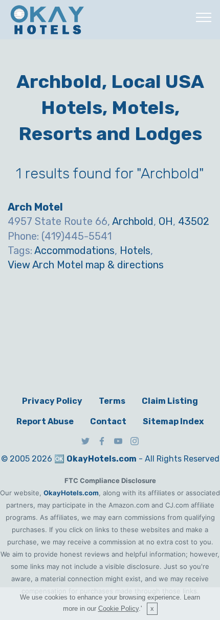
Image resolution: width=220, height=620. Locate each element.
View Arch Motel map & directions (86, 265)
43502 (193, 221)
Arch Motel (35, 207)
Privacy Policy (52, 401)
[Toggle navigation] (204, 16)
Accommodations (74, 250)
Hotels (135, 250)
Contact (108, 421)
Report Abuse (45, 421)
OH (166, 221)
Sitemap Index (173, 421)
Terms (112, 401)
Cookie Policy (118, 608)
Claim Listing (170, 401)
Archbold (132, 221)
